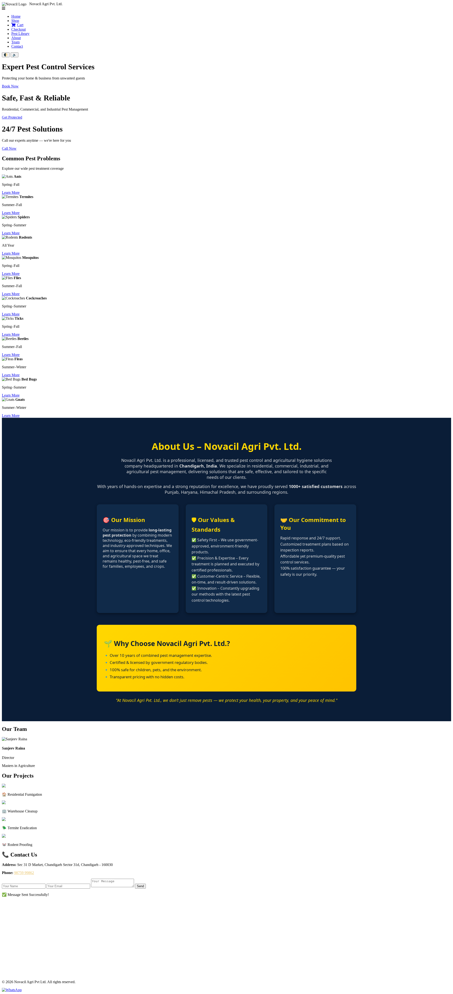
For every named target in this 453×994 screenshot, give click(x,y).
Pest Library (20, 34)
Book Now (10, 86)
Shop (15, 21)
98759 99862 (24, 873)
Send (140, 886)
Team (15, 42)
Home (16, 16)
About (16, 38)
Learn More (11, 193)
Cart (20, 25)
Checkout (18, 29)
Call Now (9, 148)
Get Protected (12, 117)
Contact (17, 46)
